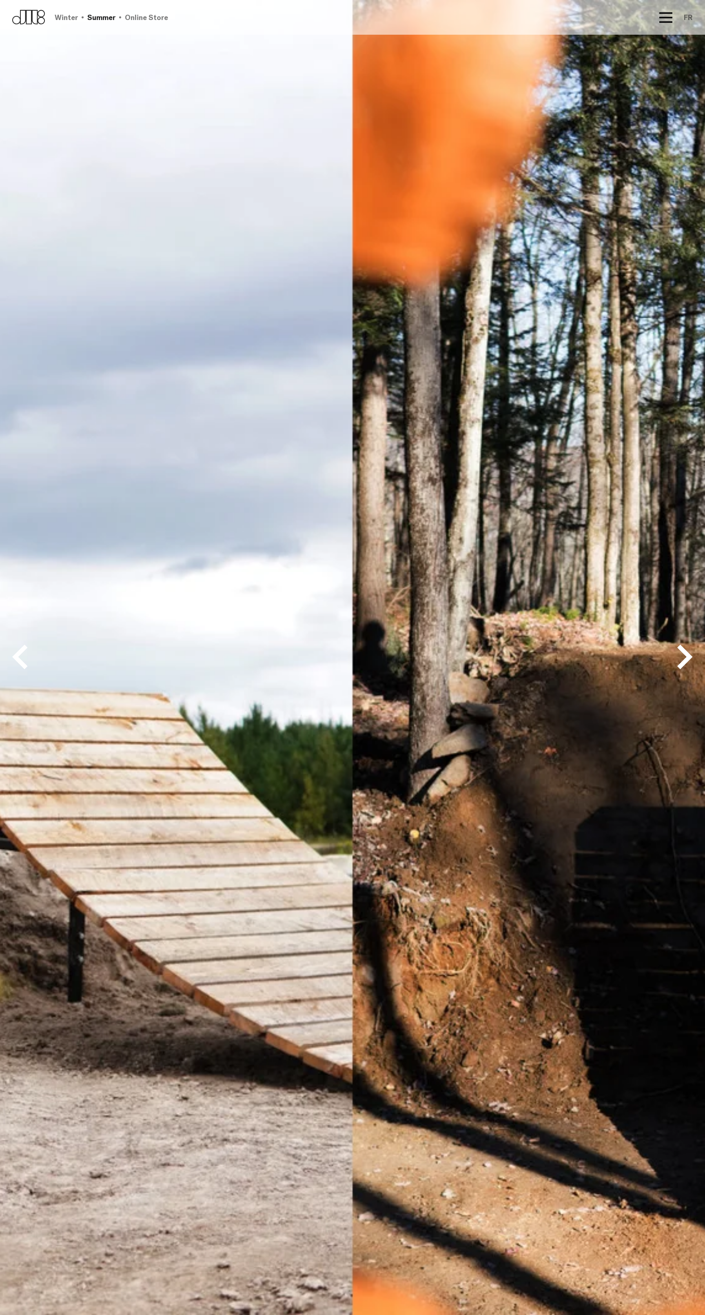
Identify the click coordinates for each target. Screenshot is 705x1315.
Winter (66, 17)
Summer (101, 17)
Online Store (146, 17)
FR (688, 17)
